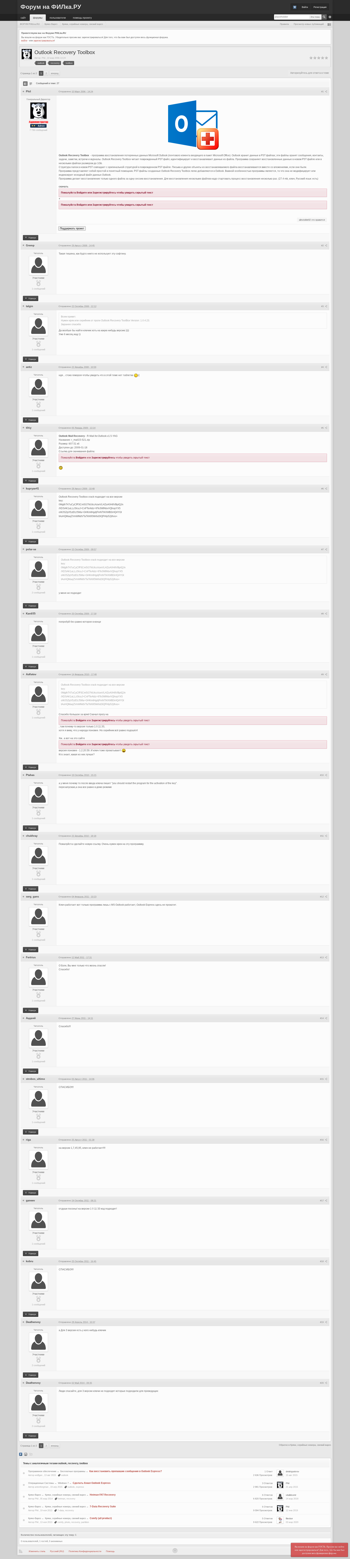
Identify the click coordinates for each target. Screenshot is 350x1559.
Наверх (32, 237)
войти (24, 40)
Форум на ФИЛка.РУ (50, 6)
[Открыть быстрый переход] (329, 24)
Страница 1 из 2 (28, 73)
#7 (322, 549)
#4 (322, 367)
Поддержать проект (72, 228)
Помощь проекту (82, 17)
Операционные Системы (41, 1483)
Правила (284, 24)
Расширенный (330, 17)
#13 (322, 957)
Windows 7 (63, 1483)
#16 (322, 1140)
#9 (322, 674)
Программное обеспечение (42, 1471)
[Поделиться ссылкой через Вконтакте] (20, 1454)
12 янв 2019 (292, 1510)
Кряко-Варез (34, 1495)
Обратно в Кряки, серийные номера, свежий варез (305, 1445)
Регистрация (320, 7)
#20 (322, 1383)
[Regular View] (25, 83)
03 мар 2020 (292, 1522)
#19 (322, 1322)
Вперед (54, 73)
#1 (322, 91)
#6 (322, 488)
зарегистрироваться (43, 40)
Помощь (110, 1551)
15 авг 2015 (292, 1475)
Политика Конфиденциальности (85, 1551)
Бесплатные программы (72, 1471)
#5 (322, 428)
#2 (322, 245)
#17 (322, 1200)
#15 (322, 1079)
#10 (322, 775)
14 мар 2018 (292, 1498)
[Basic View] (31, 83)
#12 (322, 896)
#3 (322, 306)
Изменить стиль (37, 1551)
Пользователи (58, 17)
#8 (322, 613)
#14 (322, 1018)
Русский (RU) (57, 1551)
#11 (322, 836)
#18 (322, 1261)
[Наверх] (175, 1550)
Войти (305, 7)
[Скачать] (30, 1454)
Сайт (23, 17)
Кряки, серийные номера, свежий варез (65, 1495)
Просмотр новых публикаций (309, 24)
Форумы (38, 17)
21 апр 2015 (292, 1487)
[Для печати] (25, 1454)
